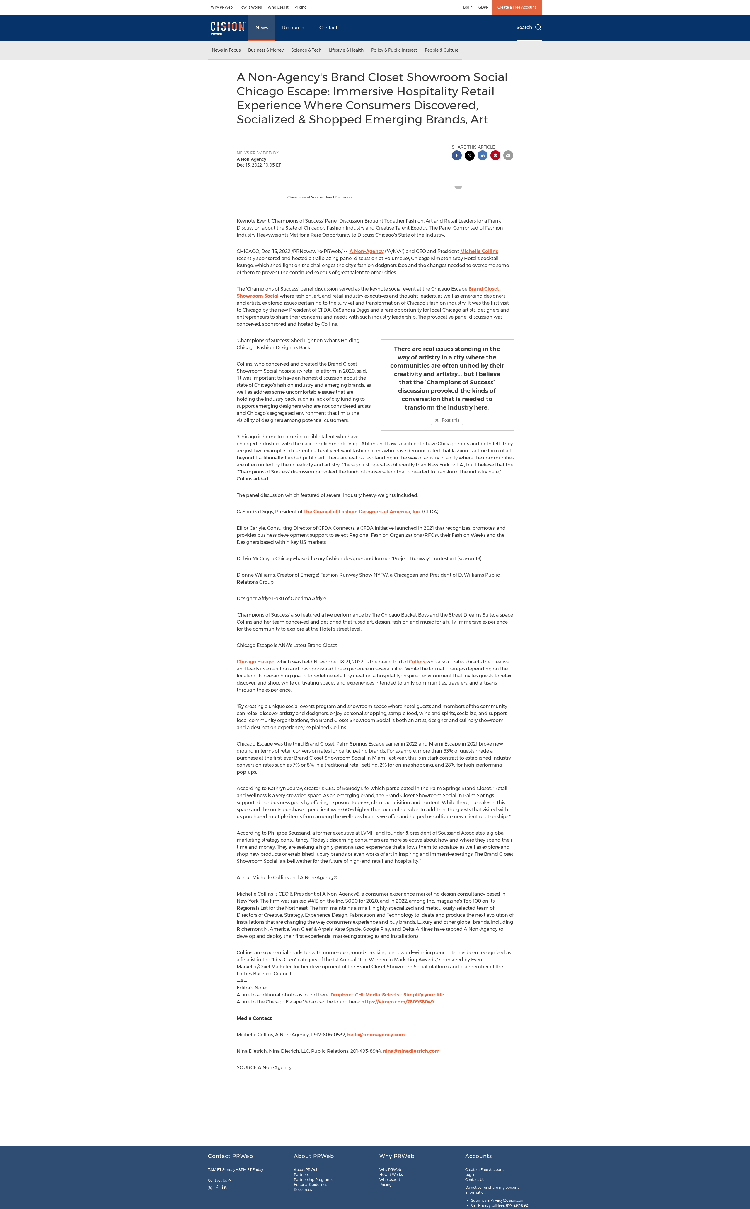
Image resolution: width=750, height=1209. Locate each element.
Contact (328, 27)
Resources (293, 27)
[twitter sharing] (470, 156)
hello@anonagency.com (376, 1040)
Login (468, 7)
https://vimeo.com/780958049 (397, 1008)
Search (524, 27)
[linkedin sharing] (483, 156)
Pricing (300, 7)
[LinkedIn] (224, 1187)
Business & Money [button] (266, 50)
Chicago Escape (256, 667)
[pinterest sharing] (495, 156)
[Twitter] (211, 1187)
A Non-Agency (367, 257)
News (261, 27)
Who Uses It (278, 7)
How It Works (250, 7)
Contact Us (218, 1180)
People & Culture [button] (441, 50)
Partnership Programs (313, 1179)
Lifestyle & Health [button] (346, 50)
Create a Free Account (516, 7)
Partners (301, 1174)
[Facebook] (217, 1187)
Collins (417, 667)
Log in (470, 1174)
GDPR (483, 7)
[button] (375, 189)
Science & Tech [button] (306, 50)
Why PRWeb (222, 7)
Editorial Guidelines (310, 1184)
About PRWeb (306, 1169)
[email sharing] (508, 156)
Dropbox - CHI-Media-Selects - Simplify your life (387, 1000)
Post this (450, 426)
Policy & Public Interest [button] (394, 50)
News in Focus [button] (226, 50)
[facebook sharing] (457, 156)
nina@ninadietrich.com (411, 1057)
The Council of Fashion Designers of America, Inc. (362, 517)
